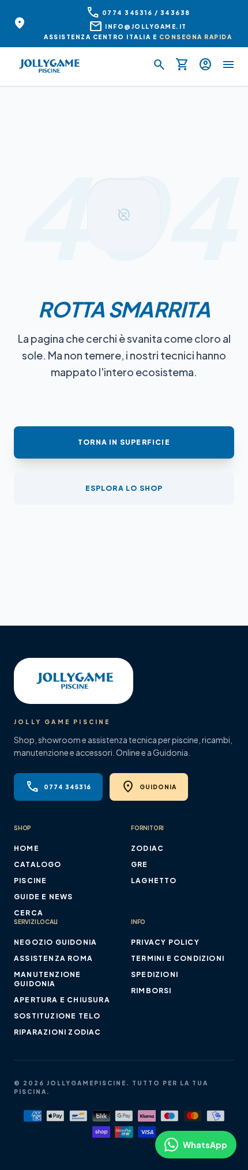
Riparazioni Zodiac (58, 1032)
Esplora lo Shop (124, 488)
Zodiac (147, 848)
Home (26, 848)
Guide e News (43, 896)
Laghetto (154, 880)
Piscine (30, 880)
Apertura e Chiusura (62, 999)
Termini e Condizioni (177, 958)
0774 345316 (58, 787)
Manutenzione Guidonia (47, 979)
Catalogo (38, 864)
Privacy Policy (165, 942)
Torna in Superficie (124, 442)
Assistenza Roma (53, 958)
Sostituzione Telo (57, 1016)
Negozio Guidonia (55, 942)
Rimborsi (151, 990)
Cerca (28, 912)
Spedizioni (154, 974)
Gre (139, 864)
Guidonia (148, 787)
